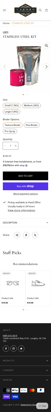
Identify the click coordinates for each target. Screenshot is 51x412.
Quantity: (8, 139)
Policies (7, 380)
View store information (21, 210)
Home (6, 23)
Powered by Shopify (30, 404)
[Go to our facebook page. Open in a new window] (6, 348)
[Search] (40, 10)
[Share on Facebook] (26, 235)
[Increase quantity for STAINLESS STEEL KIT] (15, 145)
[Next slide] (46, 66)
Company (8, 370)
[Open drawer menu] (4, 10)
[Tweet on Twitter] (35, 235)
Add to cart (25, 175)
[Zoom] (46, 45)
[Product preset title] (12, 283)
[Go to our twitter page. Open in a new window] (21, 348)
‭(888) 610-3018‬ (10, 335)
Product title (7, 298)
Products (8, 360)
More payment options (25, 193)
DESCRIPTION (10, 222)
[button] (23, 94)
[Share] (17, 235)
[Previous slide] (4, 66)
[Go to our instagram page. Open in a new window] (13, 348)
